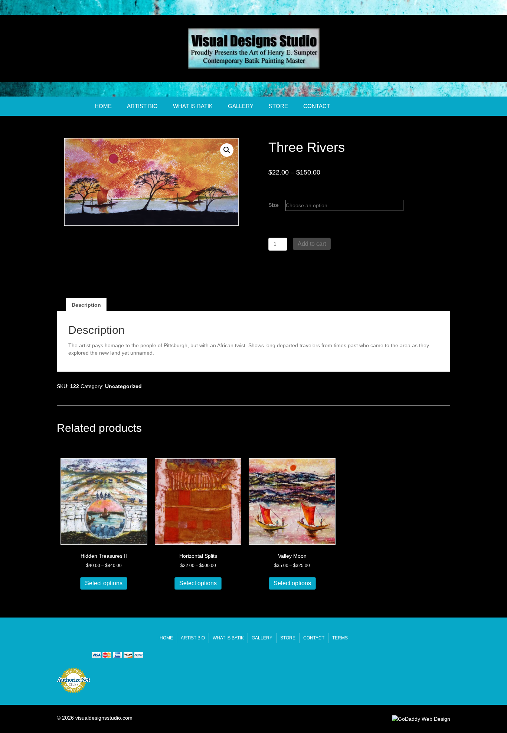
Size (273, 205)
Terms (340, 638)
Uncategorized (123, 386)
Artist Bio (142, 106)
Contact (316, 106)
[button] (226, 150)
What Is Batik (193, 106)
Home (103, 106)
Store (278, 106)
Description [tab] (86, 305)
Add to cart (312, 244)
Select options (103, 583)
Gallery (241, 106)
